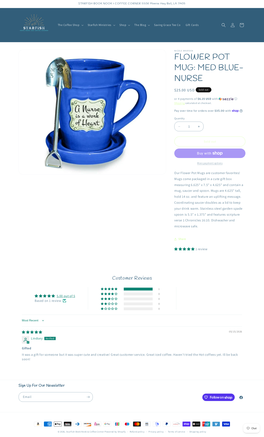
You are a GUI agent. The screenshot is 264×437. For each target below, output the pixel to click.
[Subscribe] (88, 397)
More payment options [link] (210, 163)
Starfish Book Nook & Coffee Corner (85, 431)
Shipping (179, 103)
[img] (32, 332)
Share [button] (182, 239)
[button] (70, 25)
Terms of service (176, 431)
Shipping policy (197, 431)
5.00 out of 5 (66, 296)
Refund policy (137, 431)
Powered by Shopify (115, 431)
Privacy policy (156, 431)
